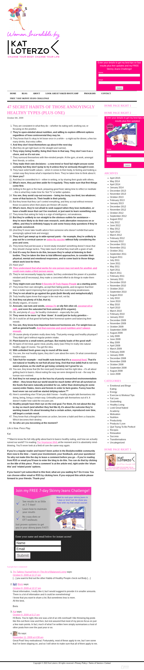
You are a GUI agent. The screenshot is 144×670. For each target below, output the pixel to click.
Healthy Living (117, 405)
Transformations (118, 439)
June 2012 (115, 225)
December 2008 (118, 358)
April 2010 (115, 307)
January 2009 (117, 355)
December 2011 (118, 244)
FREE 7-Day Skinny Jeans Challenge (29, 98)
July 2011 (115, 260)
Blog (24, 93)
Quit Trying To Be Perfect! (122, 427)
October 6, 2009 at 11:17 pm (27, 575)
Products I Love (117, 423)
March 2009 (116, 348)
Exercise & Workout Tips (122, 395)
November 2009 (118, 323)
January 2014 (117, 187)
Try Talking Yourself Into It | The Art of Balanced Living (39, 572)
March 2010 (116, 311)
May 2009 (115, 342)
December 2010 (118, 282)
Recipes (114, 430)
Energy (113, 392)
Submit (119, 88)
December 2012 (118, 206)
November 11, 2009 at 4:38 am (28, 637)
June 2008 (115, 374)
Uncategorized (117, 442)
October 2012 (116, 213)
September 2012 (118, 216)
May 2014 (115, 181)
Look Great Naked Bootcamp (62, 93)
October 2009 (116, 326)
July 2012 (115, 222)
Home (13, 93)
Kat (14, 611)
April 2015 (115, 178)
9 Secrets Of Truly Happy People (59, 284)
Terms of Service (96, 663)
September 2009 (118, 330)
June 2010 (115, 301)
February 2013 (117, 200)
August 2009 (116, 333)
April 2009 (115, 345)
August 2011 (116, 257)
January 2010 (117, 317)
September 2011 (118, 254)
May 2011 (115, 266)
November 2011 (118, 247)
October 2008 (116, 364)
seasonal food (79, 360)
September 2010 (118, 292)
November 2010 (118, 285)
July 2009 (115, 336)
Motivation (115, 414)
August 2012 (116, 219)
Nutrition (114, 417)
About (36, 93)
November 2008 (118, 361)
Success (114, 436)
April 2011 (115, 270)
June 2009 (115, 339)
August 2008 (116, 371)
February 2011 (117, 276)
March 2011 (116, 273)
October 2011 (116, 251)
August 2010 (116, 295)
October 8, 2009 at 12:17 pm (27, 588)
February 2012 (117, 238)
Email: (100, 80)
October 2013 (116, 197)
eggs (32, 312)
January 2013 (117, 203)
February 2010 (117, 314)
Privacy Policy (81, 663)
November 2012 (118, 209)
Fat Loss (114, 398)
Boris (20, 584)
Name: (101, 73)
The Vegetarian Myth (47, 442)
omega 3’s (50, 306)
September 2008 (118, 368)
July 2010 (115, 298)
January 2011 (116, 279)
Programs (90, 93)
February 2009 (117, 352)
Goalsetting (115, 401)
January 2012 (117, 241)
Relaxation (115, 433)
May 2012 (115, 229)
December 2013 (118, 191)
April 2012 (115, 232)
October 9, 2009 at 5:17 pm (26, 615)
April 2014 (115, 184)
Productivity (116, 420)
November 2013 (118, 194)
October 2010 (116, 289)
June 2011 (115, 263)
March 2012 (116, 235)
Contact (106, 93)
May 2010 (115, 304)
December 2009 (118, 320)
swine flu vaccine (56, 239)
